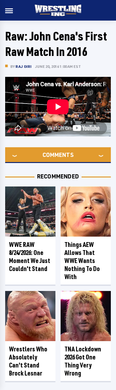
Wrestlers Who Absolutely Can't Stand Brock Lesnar (28, 361)
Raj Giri (23, 66)
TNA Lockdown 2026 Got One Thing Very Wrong (82, 361)
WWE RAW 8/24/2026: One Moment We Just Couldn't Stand (29, 256)
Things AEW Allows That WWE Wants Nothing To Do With (82, 260)
